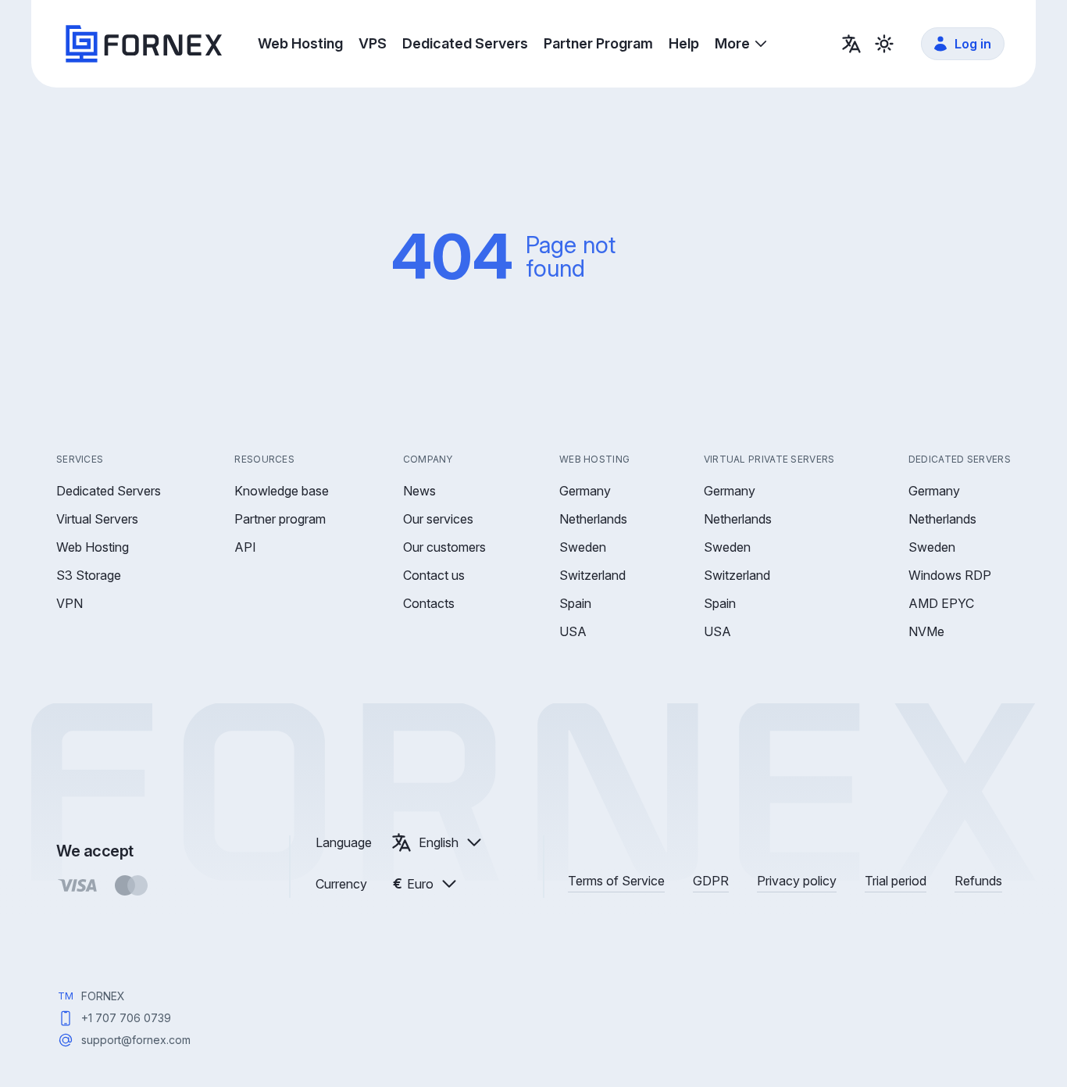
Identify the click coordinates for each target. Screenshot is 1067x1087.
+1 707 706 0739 (126, 1017)
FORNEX (103, 996)
